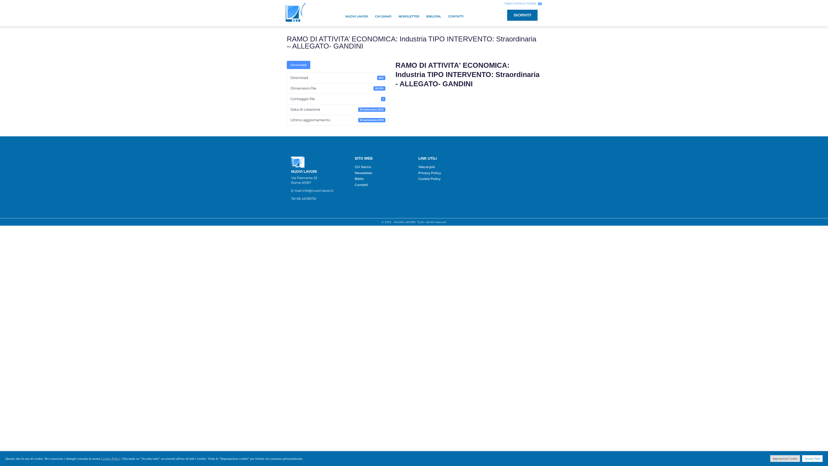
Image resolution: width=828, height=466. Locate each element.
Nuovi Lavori (356, 16)
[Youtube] (539, 3)
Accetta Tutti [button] (812, 458)
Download (298, 65)
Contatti (455, 16)
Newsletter (408, 16)
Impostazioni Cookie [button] (785, 458)
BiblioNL (433, 16)
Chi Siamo (383, 16)
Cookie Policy (110, 458)
